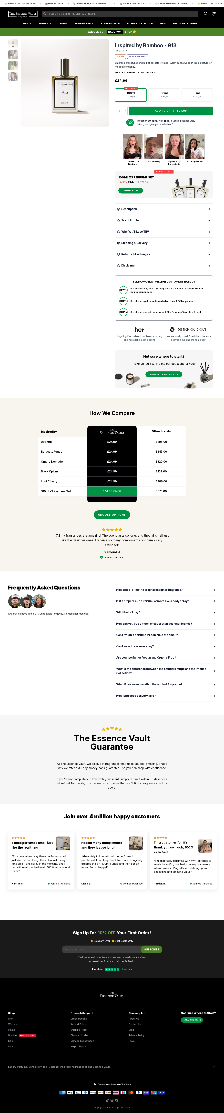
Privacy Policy (136, 1035)
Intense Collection (140, 23)
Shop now (130, 190)
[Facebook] (116, 1100)
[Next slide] (103, 83)
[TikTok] (107, 1100)
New (163, 23)
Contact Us (135, 1024)
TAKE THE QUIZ (192, 1020)
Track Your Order (185, 23)
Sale (10, 1040)
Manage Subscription (82, 1040)
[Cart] (212, 14)
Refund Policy (78, 1024)
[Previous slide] (26, 83)
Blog (131, 1029)
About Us (134, 1018)
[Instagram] (112, 1100)
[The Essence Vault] (23, 14)
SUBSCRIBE (151, 949)
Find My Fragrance (164, 374)
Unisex (63, 23)
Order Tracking (79, 1018)
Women (43, 23)
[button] (171, 111)
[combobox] (120, 13)
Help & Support (79, 1046)
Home (11, 1029)
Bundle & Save (110, 23)
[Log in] (204, 14)
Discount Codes (80, 1035)
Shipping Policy (79, 1029)
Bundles (12, 1035)
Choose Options (112, 514)
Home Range (82, 23)
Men (25, 23)
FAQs (132, 1040)
